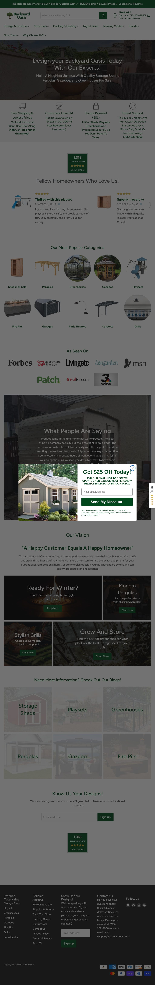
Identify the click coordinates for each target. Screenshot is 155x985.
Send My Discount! (107, 502)
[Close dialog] (132, 468)
